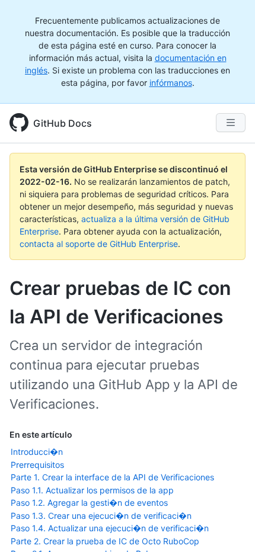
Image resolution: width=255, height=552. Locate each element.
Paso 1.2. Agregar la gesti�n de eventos (89, 503)
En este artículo (40, 434)
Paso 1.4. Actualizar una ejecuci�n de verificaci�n (110, 528)
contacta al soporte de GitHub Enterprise (99, 244)
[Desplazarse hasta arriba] (229, 526)
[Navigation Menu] (231, 122)
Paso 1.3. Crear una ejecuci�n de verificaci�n (101, 516)
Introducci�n (37, 452)
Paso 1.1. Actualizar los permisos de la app (92, 490)
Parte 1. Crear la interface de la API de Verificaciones (112, 477)
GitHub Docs (62, 123)
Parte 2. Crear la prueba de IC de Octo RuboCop (105, 541)
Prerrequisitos (37, 465)
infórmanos (170, 83)
